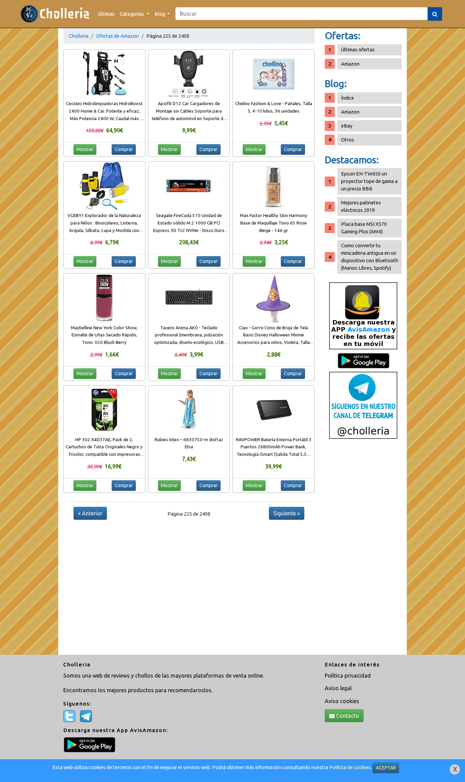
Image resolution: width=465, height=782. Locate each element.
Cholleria (79, 36)
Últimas (106, 14)
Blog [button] (160, 14)
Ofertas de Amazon (117, 36)
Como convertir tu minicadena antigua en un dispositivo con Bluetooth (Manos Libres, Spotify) (369, 257)
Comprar (124, 149)
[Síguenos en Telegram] (363, 405)
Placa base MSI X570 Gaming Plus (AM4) (364, 227)
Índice (347, 98)
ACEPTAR (386, 767)
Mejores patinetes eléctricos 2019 (361, 206)
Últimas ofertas (358, 49)
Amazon (350, 64)
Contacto (347, 716)
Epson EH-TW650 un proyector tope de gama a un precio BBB (369, 181)
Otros (347, 140)
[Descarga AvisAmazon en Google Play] (363, 315)
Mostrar (85, 149)
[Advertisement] (363, 549)
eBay (346, 126)
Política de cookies (350, 767)
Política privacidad (348, 675)
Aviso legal (338, 688)
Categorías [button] (132, 14)
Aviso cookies (342, 701)
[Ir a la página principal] (55, 14)
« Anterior (90, 513)
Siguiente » (286, 513)
